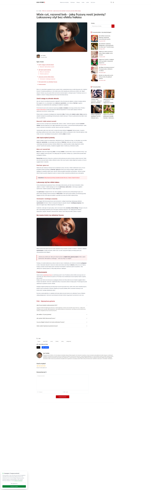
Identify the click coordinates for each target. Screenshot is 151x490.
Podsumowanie (42, 84)
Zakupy (78, 2)
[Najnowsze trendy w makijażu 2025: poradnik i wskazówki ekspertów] (94, 62)
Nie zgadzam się (14, 483)
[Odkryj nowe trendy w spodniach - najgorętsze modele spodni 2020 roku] (108, 94)
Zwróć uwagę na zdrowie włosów (46, 64)
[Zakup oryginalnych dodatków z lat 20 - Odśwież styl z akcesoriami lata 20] (96, 109)
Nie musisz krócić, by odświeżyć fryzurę (47, 81)
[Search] (111, 2)
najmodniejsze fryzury (47, 274)
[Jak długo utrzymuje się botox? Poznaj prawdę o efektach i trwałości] (94, 70)
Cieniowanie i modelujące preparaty (47, 78)
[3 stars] (41, 366)
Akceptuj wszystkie (14, 486)
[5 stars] (45, 366)
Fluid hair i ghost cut (44, 73)
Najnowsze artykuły (64, 2)
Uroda (83, 2)
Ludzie (87, 2)
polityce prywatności (18, 480)
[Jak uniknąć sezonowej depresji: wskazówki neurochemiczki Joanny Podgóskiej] (94, 38)
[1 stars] (37, 366)
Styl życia (93, 2)
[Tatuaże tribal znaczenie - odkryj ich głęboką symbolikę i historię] (96, 94)
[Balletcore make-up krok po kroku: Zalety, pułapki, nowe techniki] (94, 54)
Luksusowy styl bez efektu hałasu (46, 76)
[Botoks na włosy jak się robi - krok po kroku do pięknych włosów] (94, 77)
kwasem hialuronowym (41, 109)
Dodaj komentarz (62, 396)
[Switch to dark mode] (113, 2)
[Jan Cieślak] (38, 56)
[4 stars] (43, 366)
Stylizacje (72, 2)
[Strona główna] (37, 10)
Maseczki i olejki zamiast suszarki (47, 66)
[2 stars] (39, 366)
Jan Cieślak (43, 55)
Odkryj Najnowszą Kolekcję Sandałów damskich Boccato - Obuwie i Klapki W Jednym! (61, 177)
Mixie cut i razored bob (45, 71)
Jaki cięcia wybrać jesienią (44, 69)
